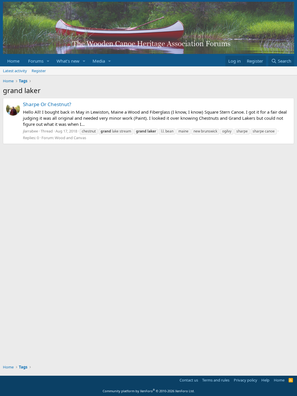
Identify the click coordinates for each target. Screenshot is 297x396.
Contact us (189, 380)
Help (265, 380)
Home (13, 61)
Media (99, 61)
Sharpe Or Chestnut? (47, 104)
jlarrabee (30, 131)
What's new (68, 61)
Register (39, 70)
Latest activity (15, 70)
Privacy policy (245, 380)
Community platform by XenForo (149, 391)
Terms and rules (215, 380)
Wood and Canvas (70, 137)
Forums (36, 61)
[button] (48, 61)
